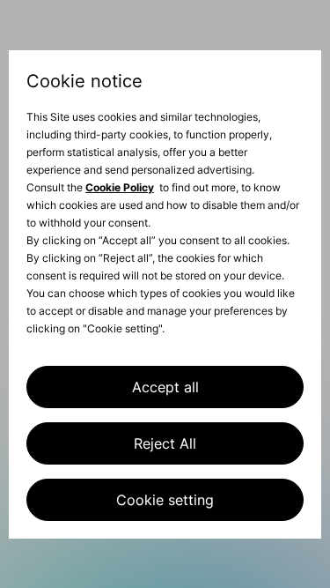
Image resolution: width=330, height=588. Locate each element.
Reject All (165, 443)
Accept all (165, 387)
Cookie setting (165, 500)
